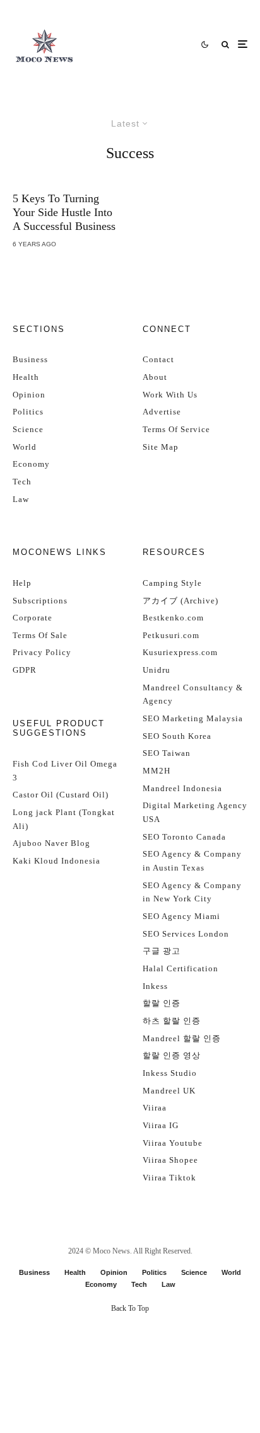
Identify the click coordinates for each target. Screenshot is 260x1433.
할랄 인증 (161, 1003)
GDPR (25, 670)
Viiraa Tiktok (169, 1177)
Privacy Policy (42, 652)
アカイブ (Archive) (180, 600)
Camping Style (172, 583)
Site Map (161, 447)
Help (22, 583)
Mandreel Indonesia (182, 788)
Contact (158, 359)
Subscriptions (40, 600)
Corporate (32, 617)
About (155, 377)
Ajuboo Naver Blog (51, 843)
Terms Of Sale (40, 635)
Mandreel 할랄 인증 (182, 1038)
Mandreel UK (169, 1090)
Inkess (155, 986)
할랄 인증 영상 (172, 1055)
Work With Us (170, 394)
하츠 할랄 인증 (172, 1020)
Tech (22, 481)
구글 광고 (161, 951)
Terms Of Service (176, 429)
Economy (31, 464)
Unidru (156, 670)
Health (26, 377)
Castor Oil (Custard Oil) (61, 794)
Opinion (29, 394)
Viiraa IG (161, 1125)
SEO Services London (186, 934)
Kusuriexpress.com (180, 652)
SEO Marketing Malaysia (193, 718)
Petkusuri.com (171, 635)
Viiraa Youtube (173, 1143)
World (25, 447)
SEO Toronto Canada (184, 837)
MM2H (156, 770)
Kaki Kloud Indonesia (56, 860)
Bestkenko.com (173, 617)
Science (28, 429)
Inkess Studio (170, 1073)
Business (30, 359)
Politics (28, 411)
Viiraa (155, 1107)
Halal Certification (180, 968)
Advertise (162, 411)
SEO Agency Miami (181, 916)
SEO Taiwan (167, 753)
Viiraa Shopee (170, 1160)
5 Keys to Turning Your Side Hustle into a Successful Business (64, 212)
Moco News (111, 1251)
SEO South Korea (177, 736)
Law (21, 499)
